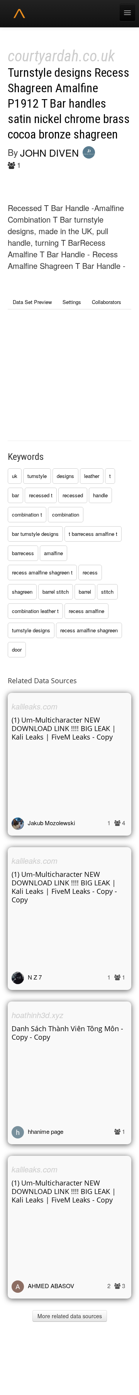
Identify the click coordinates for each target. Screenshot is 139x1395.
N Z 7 (35, 977)
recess (90, 572)
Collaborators (106, 302)
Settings (72, 302)
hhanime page (45, 1131)
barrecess (23, 553)
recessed (73, 495)
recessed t (41, 495)
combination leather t (35, 611)
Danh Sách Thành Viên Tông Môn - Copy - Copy (67, 1033)
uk (14, 476)
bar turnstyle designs (35, 533)
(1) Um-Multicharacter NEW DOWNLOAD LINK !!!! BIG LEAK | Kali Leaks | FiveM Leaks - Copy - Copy (64, 887)
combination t (27, 514)
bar (15, 495)
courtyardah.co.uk (61, 56)
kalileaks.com (35, 706)
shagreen (22, 591)
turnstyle (37, 476)
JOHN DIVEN (49, 152)
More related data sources (69, 1316)
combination (65, 514)
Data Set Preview (32, 302)
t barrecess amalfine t (93, 533)
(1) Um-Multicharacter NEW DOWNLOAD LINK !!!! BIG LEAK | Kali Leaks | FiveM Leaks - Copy (64, 728)
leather (91, 476)
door (17, 649)
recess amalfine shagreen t (42, 572)
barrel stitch (55, 591)
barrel (85, 591)
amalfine (53, 553)
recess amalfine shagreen (89, 630)
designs (65, 476)
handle (100, 495)
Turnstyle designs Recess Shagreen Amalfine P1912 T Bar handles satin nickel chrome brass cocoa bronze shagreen (69, 104)
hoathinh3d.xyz (37, 1014)
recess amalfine (86, 611)
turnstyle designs (31, 630)
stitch (107, 591)
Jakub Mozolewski (51, 823)
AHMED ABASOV (51, 1286)
